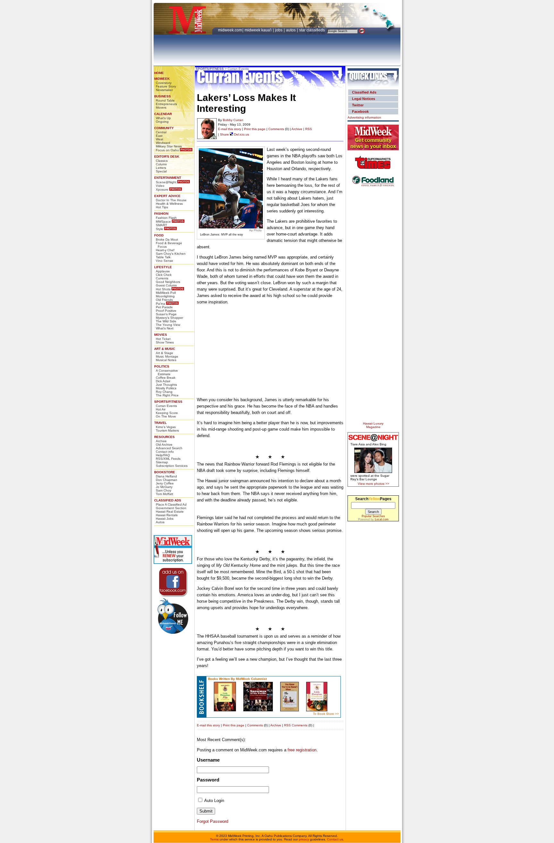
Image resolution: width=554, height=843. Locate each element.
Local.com (382, 519)
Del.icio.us (241, 134)
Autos (160, 522)
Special (161, 171)
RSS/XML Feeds (168, 458)
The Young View (168, 324)
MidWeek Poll (166, 292)
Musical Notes (166, 360)
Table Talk (163, 257)
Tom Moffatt (164, 494)
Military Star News (169, 146)
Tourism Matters (167, 430)
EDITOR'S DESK (166, 156)
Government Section (171, 508)
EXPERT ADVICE (167, 196)
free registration (302, 750)
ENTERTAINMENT (167, 177)
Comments (276, 129)
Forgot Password (212, 821)
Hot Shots (163, 289)
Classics (162, 160)
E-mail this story (229, 129)
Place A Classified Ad (171, 504)
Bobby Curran (233, 120)
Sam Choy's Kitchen (171, 253)
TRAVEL (160, 423)
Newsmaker (164, 90)
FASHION (161, 213)
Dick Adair (163, 381)
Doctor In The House (171, 200)
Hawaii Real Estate (170, 511)
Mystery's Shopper (169, 317)
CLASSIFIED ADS (167, 500)
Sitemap (162, 462)
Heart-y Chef (165, 250)
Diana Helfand (166, 476)
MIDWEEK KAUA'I (258, 30)
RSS (308, 129)
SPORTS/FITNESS (168, 401)
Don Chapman (166, 480)
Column (161, 164)
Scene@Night (166, 182)
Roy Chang (164, 391)
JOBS (279, 30)
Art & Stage (164, 353)
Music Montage (167, 356)
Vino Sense (164, 260)
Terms (214, 839)
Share (224, 134)
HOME (159, 73)
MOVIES (160, 334)
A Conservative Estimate (167, 372)
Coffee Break (165, 377)
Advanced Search (169, 448)
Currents (162, 278)
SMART (161, 225)
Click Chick (164, 275)
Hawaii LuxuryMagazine (373, 425)
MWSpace (163, 221)
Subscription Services (172, 465)
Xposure (162, 189)
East (159, 135)
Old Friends (164, 300)
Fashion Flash (166, 217)
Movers (161, 107)
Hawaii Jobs (164, 518)
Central (161, 132)
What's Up (163, 118)
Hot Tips (162, 207)
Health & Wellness (169, 203)
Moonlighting (165, 296)
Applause (163, 271)
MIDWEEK (162, 78)
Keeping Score (167, 413)
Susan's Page (166, 314)
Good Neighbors (168, 282)
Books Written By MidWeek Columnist (237, 679)
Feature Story (166, 86)
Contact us (335, 839)
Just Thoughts (166, 384)
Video (160, 185)
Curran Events (166, 406)
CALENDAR (163, 114)
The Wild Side (166, 321)
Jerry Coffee (165, 483)
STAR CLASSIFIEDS (312, 30)
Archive (161, 441)
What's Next (164, 328)
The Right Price (167, 395)
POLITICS (161, 366)
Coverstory (164, 83)
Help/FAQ (163, 455)
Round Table (165, 100)
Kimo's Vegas (166, 427)
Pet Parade (164, 307)
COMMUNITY (164, 128)
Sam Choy (163, 490)
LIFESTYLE (163, 267)
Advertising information (364, 117)
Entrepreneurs (166, 104)
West (159, 139)
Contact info (165, 451)
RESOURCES (164, 437)
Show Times (165, 342)
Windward (163, 143)
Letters (161, 167)
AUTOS (291, 30)
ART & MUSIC (164, 349)
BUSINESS (162, 96)
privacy (304, 839)
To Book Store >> (326, 713)
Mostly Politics (166, 388)
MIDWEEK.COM (230, 30)
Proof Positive (166, 310)
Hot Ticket (163, 339)
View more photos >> (373, 483)
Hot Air (160, 409)
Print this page (254, 129)
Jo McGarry (164, 487)
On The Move (166, 416)
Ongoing (162, 121)
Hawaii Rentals (167, 515)
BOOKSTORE (164, 472)
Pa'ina (160, 303)
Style (159, 229)
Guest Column (166, 285)
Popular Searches (373, 516)
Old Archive (164, 444)
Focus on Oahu (167, 150)
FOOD (159, 235)
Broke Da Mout (167, 239)
